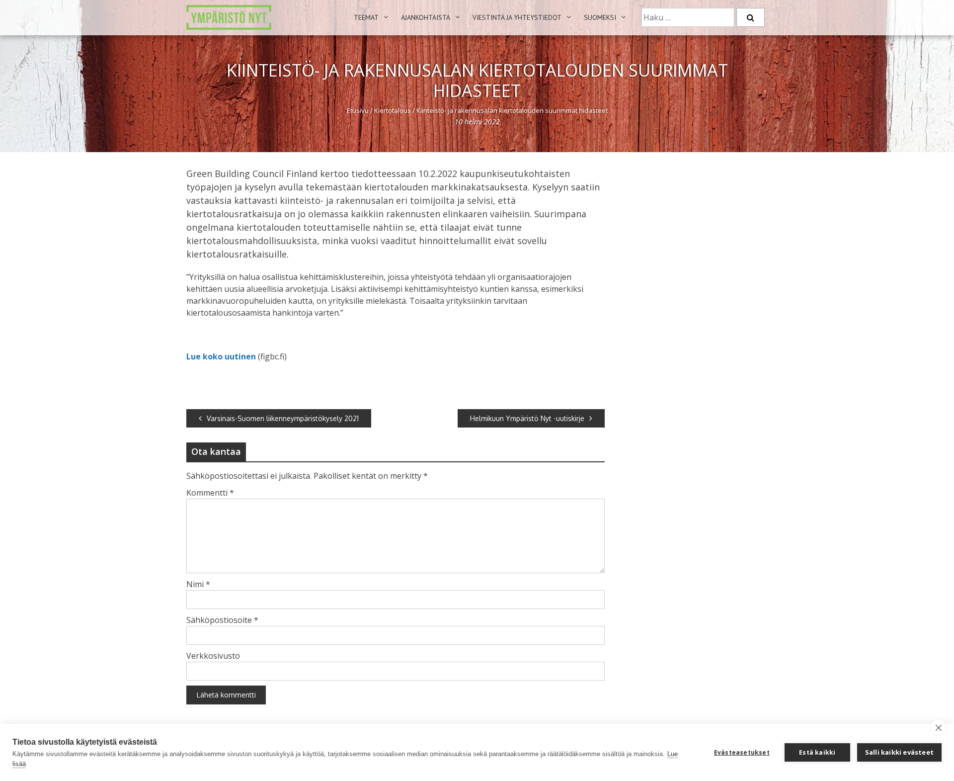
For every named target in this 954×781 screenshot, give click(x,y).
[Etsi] (750, 17)
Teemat (366, 17)
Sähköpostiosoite (222, 619)
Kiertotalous (392, 110)
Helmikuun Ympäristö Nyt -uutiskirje (527, 418)
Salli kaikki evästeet (899, 752)
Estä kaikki (817, 752)
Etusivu (358, 110)
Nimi (198, 584)
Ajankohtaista (425, 17)
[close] (938, 727)
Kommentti (210, 492)
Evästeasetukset (742, 752)
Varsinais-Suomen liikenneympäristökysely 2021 (283, 418)
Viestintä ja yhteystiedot (517, 17)
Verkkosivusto (213, 655)
